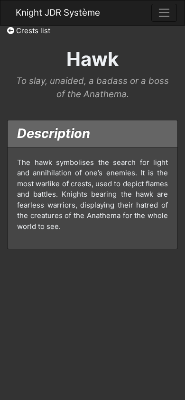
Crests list (32, 30)
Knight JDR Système (58, 12)
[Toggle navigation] (164, 13)
